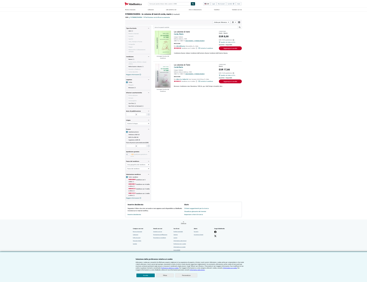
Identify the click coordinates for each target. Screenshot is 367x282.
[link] (239, 22)
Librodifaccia (180, 46)
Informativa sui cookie (180, 247)
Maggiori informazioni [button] (132, 198)
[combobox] (169, 3)
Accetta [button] (145, 275)
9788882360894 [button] (136, 17)
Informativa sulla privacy (180, 240)
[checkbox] (127, 31)
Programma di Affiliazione (160, 234)
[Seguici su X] (215, 236)
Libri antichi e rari (171, 9)
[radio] (127, 87)
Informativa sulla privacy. (197, 270)
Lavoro (175, 237)
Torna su (183, 223)
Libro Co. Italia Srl (182, 79)
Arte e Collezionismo (195, 9)
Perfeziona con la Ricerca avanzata (157, 17)
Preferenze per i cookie (180, 243)
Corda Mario (178, 67)
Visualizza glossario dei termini (195, 211)
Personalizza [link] (186, 275)
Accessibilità (177, 250)
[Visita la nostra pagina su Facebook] (215, 232)
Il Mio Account (136, 237)
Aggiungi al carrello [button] (230, 48)
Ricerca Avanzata (130, 9)
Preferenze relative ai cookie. (170, 268)
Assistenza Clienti (198, 234)
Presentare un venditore (159, 237)
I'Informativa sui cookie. (230, 268)
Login (213, 4)
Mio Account (221, 4)
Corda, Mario (179, 34)
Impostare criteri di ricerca (193, 214)
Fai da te (196, 231)
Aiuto (238, 4)
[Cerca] (193, 3)
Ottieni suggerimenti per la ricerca (196, 208)
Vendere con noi (237, 9)
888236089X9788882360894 (194, 41)
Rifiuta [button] (165, 275)
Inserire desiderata (134, 214)
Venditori (217, 9)
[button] (148, 114)
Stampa (176, 234)
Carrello (135, 243)
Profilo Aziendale (178, 231)
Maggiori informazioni (132, 74)
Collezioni (151, 9)
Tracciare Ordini (137, 240)
